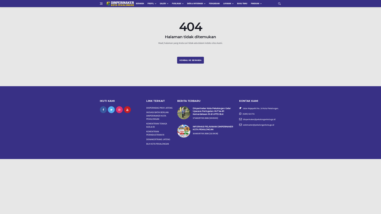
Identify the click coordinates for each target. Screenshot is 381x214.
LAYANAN (227, 3)
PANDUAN (255, 3)
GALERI (163, 3)
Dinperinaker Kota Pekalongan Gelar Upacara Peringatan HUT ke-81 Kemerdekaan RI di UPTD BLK (212, 111)
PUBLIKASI (176, 3)
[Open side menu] (101, 3)
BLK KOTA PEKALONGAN (157, 143)
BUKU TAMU (242, 3)
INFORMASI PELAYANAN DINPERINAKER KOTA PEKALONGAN (213, 128)
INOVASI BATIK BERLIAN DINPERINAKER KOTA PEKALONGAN (157, 115)
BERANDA (140, 3)
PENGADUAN (214, 3)
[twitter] (111, 109)
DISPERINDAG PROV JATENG (159, 107)
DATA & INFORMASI (195, 3)
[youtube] (127, 109)
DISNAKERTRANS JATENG (158, 139)
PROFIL (150, 3)
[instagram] (119, 109)
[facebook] (103, 109)
